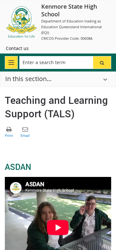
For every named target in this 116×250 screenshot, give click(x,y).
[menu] (11, 62)
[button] (102, 62)
